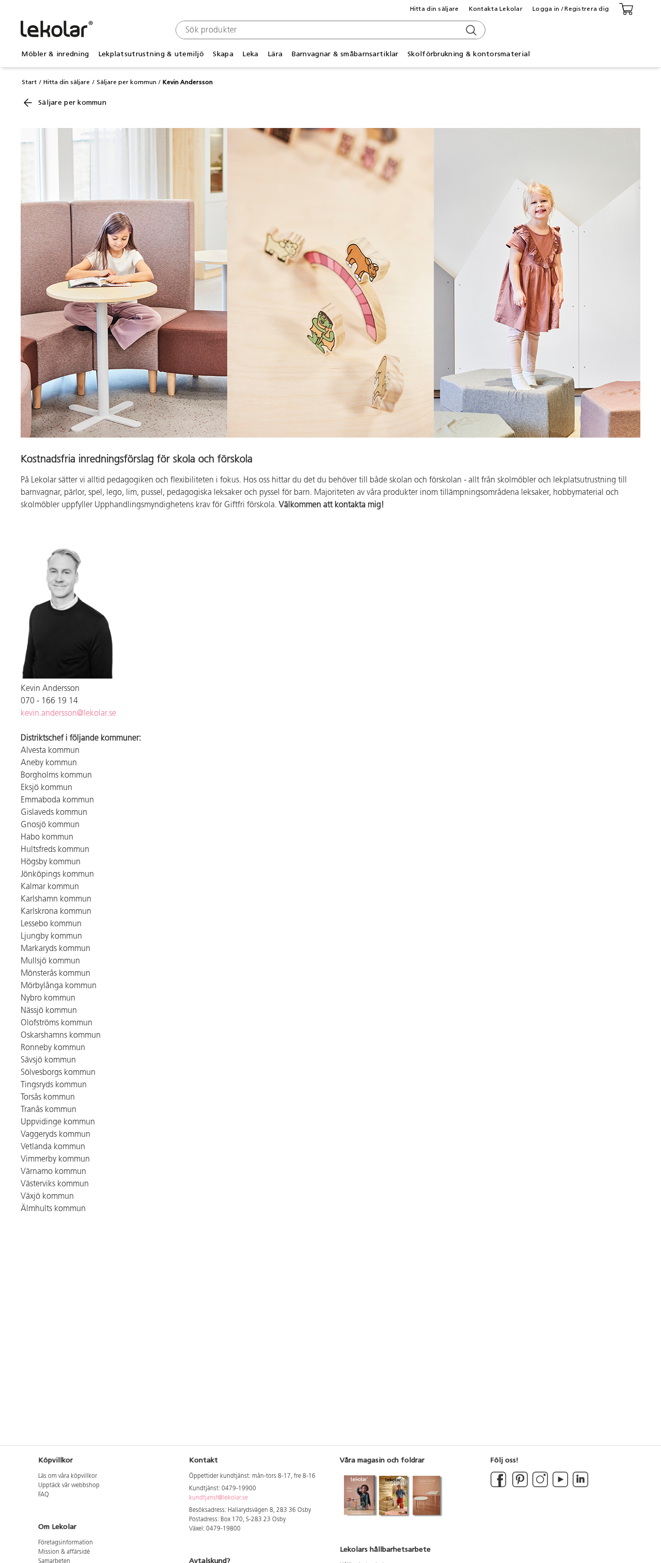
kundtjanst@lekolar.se (218, 1498)
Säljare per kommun (126, 82)
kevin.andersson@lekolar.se (68, 714)
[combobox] (329, 30)
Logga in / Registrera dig (570, 8)
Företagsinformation (65, 1543)
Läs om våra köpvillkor (67, 1476)
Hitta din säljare (434, 8)
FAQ (43, 1495)
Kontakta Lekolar (496, 8)
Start (29, 82)
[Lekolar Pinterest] (519, 1486)
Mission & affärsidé (64, 1552)
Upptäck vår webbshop (69, 1486)
